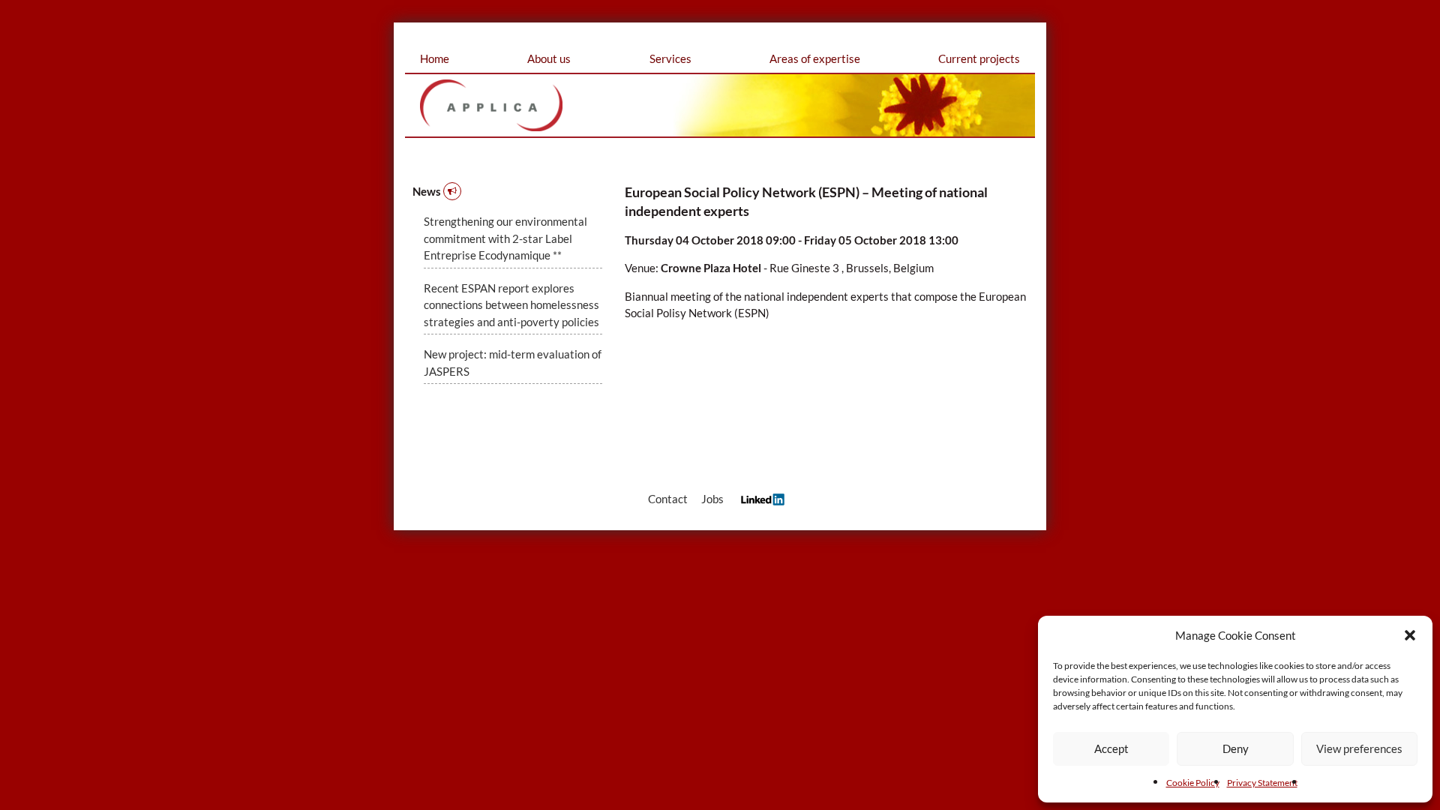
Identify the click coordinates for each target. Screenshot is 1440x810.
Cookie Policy (1193, 782)
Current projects (979, 58)
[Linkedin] (759, 499)
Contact (668, 499)
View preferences (1359, 748)
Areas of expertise (815, 58)
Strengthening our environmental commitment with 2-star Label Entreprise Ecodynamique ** (505, 238)
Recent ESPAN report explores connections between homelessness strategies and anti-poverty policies (511, 304)
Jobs (712, 499)
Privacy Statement (1262, 782)
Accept (1111, 748)
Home (434, 58)
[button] (1410, 635)
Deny (1235, 748)
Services (671, 58)
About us (549, 58)
